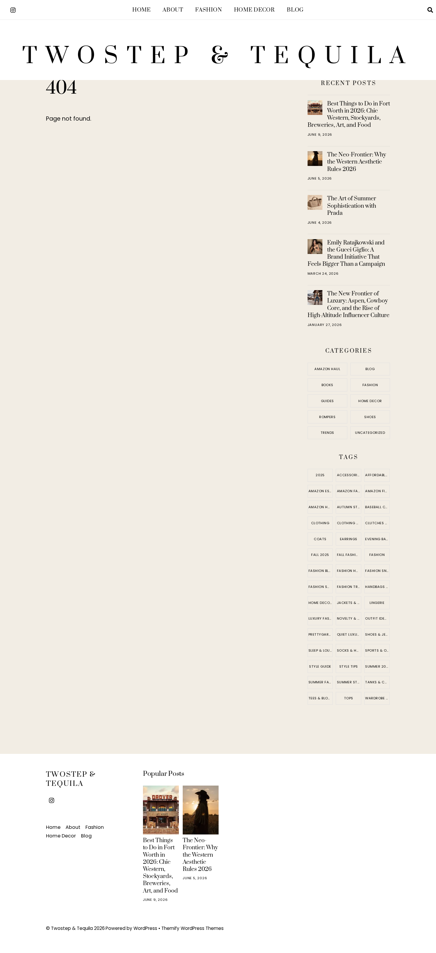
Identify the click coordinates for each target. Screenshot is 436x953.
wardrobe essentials (377, 698)
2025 (320, 475)
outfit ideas (377, 618)
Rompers (327, 417)
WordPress (145, 928)
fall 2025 (320, 554)
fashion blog (320, 570)
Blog (295, 10)
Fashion (208, 10)
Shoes (370, 417)
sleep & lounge (320, 650)
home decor (320, 602)
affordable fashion (377, 475)
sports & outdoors (377, 650)
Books (327, 385)
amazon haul (320, 507)
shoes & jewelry (377, 634)
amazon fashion (349, 491)
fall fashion (349, 554)
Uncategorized (370, 432)
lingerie (377, 602)
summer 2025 (377, 666)
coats (320, 539)
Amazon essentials (320, 491)
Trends (327, 432)
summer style (349, 682)
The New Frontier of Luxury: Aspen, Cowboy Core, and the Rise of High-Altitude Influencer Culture (348, 304)
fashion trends (349, 586)
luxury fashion (320, 618)
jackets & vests (349, 602)
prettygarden (320, 634)
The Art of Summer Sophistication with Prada (351, 205)
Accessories (349, 475)
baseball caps (377, 507)
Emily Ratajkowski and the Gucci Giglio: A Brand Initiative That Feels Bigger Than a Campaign (346, 253)
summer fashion (320, 682)
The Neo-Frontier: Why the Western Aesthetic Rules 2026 (356, 161)
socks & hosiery (349, 650)
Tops (348, 698)
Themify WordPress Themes (192, 928)
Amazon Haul (327, 369)
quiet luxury (349, 634)
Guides (327, 401)
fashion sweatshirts (320, 586)
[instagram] (13, 9)
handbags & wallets (377, 586)
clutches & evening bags (377, 523)
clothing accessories (349, 523)
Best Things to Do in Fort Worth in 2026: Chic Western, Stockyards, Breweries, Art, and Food (349, 114)
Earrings (348, 539)
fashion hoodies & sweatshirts (349, 570)
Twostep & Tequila (72, 928)
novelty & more (349, 618)
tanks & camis (377, 682)
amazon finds (377, 491)
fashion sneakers (377, 570)
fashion (377, 554)
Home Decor (254, 10)
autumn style (349, 507)
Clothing (320, 523)
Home (141, 10)
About (173, 10)
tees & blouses (320, 698)
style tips (348, 666)
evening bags (377, 539)
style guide (320, 666)
